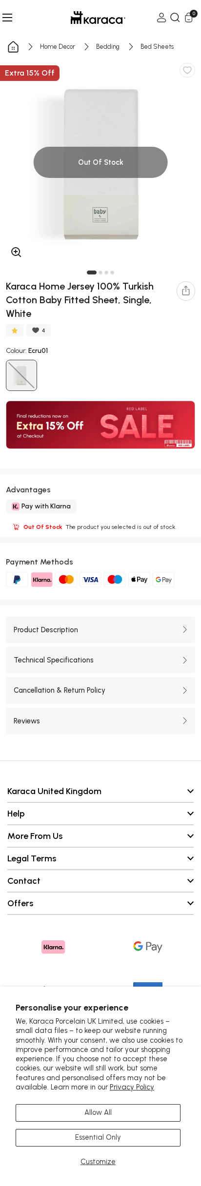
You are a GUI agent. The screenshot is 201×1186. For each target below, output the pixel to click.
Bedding (108, 46)
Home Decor (57, 46)
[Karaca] (84, 17)
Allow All (98, 1112)
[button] (92, 272)
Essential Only (98, 1137)
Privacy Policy (132, 1087)
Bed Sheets (157, 46)
